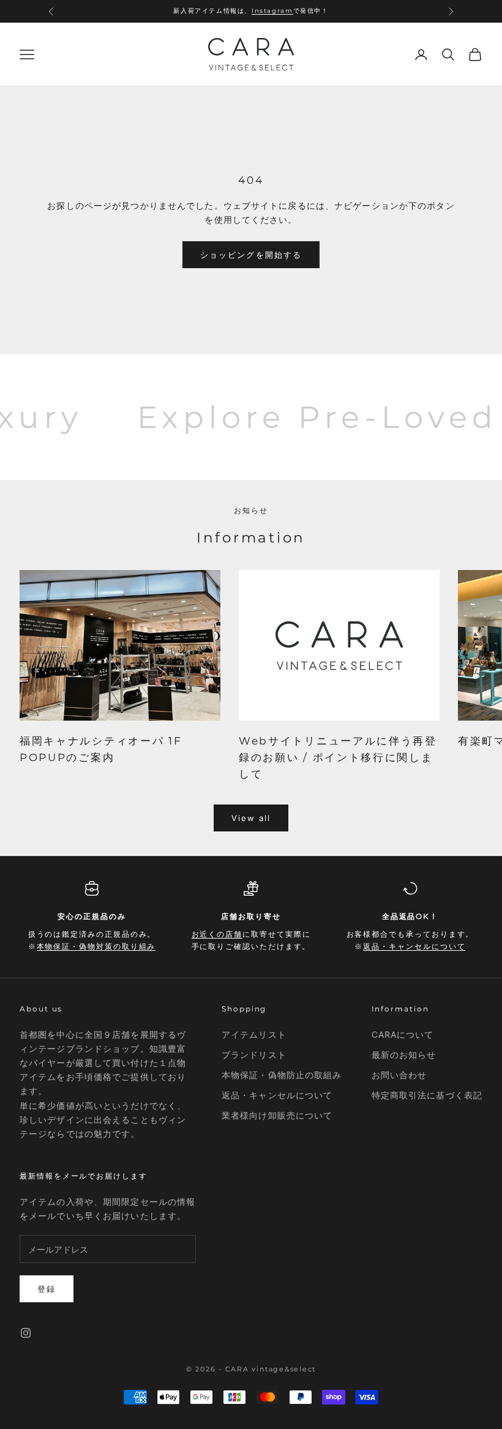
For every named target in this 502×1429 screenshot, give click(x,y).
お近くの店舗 (217, 934)
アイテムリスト (254, 1034)
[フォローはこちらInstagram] (26, 1333)
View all (251, 818)
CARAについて (403, 1034)
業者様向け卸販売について (277, 1115)
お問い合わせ (399, 1075)
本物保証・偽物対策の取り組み (96, 946)
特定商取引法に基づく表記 (427, 1095)
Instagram (272, 11)
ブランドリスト (254, 1054)
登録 (46, 1289)
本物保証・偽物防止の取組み (282, 1075)
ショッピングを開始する (251, 255)
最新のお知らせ (404, 1054)
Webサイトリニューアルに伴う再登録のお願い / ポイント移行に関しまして (338, 757)
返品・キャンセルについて (414, 946)
